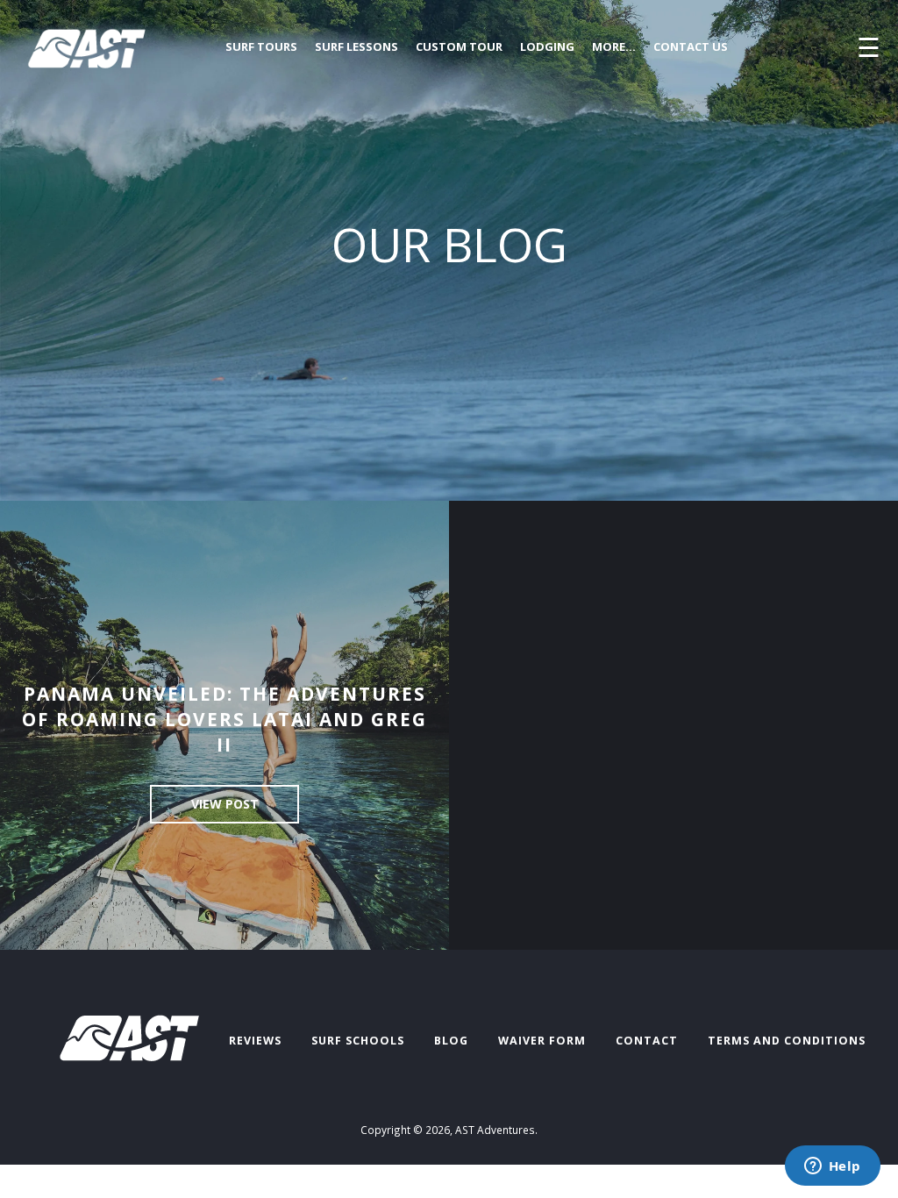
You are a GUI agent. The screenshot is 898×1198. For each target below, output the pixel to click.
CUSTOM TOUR (459, 46)
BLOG (451, 1040)
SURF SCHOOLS (357, 1040)
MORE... (614, 46)
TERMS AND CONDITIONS (787, 1040)
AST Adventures (495, 1130)
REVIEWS (255, 1040)
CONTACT (647, 1040)
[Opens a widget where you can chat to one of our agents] (832, 1167)
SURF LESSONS (356, 46)
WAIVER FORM (542, 1040)
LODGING (547, 46)
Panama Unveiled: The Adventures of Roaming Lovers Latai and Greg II (224, 719)
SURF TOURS (261, 46)
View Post (225, 803)
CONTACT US (690, 46)
